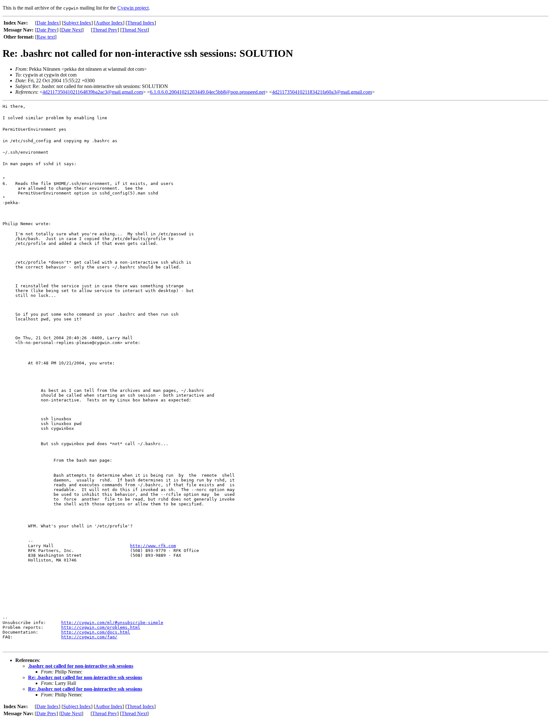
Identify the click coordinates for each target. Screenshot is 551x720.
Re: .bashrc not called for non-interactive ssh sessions (85, 677)
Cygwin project (133, 8)
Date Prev (47, 30)
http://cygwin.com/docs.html (95, 632)
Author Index (109, 23)
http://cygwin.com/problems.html (100, 627)
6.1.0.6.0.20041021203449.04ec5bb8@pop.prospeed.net (207, 92)
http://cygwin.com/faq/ (89, 637)
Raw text (46, 37)
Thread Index (140, 23)
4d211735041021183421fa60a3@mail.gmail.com (322, 92)
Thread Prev (104, 30)
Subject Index (77, 23)
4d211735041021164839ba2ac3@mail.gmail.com (92, 92)
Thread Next (134, 30)
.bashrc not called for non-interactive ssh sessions (80, 666)
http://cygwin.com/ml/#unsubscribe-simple (112, 622)
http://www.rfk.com (153, 545)
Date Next (71, 30)
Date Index (48, 23)
